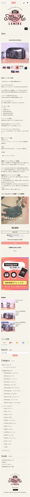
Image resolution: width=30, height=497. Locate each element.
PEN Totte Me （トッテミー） (10, 378)
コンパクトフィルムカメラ (10, 367)
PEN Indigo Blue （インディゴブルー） (12, 390)
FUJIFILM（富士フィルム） (10, 423)
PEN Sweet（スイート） (9, 376)
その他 (5, 446)
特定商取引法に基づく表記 (8, 466)
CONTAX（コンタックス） (10, 438)
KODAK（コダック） (8, 429)
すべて (4, 342)
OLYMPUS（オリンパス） (10, 432)
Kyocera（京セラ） (8, 417)
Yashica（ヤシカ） (8, 414)
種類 (8, 235)
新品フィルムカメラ (7, 364)
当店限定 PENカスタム (8, 370)
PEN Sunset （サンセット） (10, 381)
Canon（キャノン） (8, 408)
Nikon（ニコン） (8, 411)
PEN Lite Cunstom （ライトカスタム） (12, 402)
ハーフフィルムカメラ (7, 406)
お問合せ (4, 462)
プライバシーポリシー (7, 464)
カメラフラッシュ (6, 450)
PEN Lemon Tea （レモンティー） (12, 396)
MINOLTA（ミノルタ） (9, 435)
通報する (15, 250)
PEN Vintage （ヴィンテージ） (11, 399)
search (13, 2)
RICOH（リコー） (8, 426)
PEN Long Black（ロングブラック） (12, 387)
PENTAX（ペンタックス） (10, 420)
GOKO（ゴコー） (8, 444)
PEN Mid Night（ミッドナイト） (11, 373)
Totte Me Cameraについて (8, 460)
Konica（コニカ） (8, 441)
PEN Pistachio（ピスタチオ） (10, 393)
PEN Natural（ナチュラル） (10, 384)
